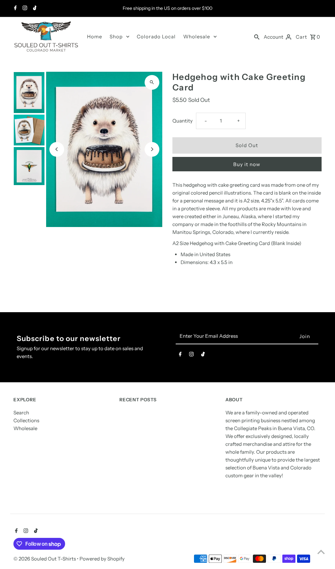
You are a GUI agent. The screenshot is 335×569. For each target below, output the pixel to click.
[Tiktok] (34, 8)
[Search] (257, 37)
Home (94, 36)
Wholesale (196, 36)
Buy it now (246, 164)
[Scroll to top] (321, 551)
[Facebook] (14, 8)
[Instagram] (24, 8)
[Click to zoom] (152, 82)
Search (21, 412)
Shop (116, 36)
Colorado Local (156, 36)
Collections (26, 420)
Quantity (182, 121)
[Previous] (56, 149)
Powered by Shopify (102, 559)
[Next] (152, 149)
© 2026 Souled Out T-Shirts (45, 559)
